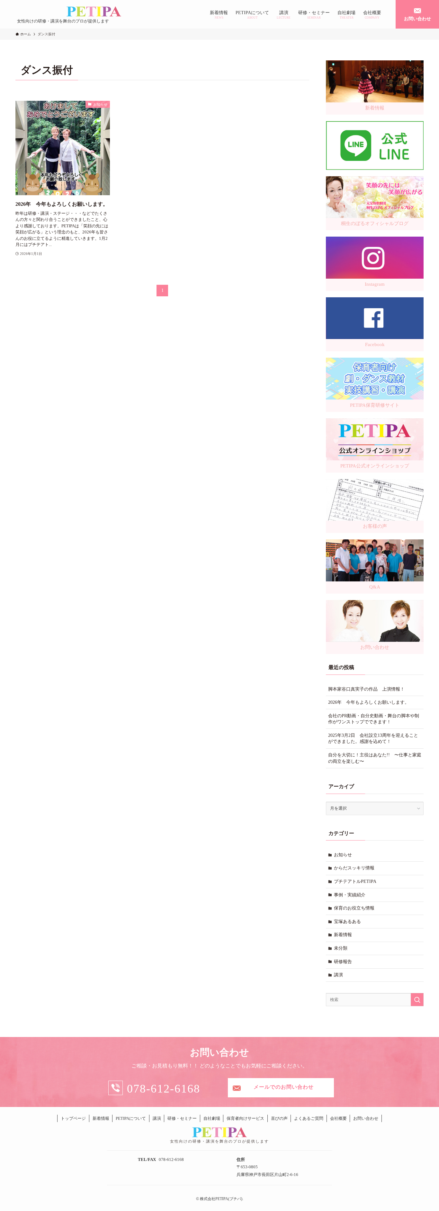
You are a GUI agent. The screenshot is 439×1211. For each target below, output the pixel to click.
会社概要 (338, 1118)
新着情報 (343, 934)
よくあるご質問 (308, 1118)
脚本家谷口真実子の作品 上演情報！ (366, 689)
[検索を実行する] (417, 999)
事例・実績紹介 (349, 895)
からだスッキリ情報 (354, 868)
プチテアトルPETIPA (355, 881)
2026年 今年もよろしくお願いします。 (368, 702)
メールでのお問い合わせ (284, 1087)
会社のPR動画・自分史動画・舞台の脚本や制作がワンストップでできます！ (373, 719)
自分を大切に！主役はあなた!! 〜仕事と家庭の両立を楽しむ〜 (374, 758)
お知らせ (343, 854)
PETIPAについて (131, 1118)
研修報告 (343, 961)
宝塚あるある (347, 921)
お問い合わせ (365, 1118)
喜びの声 (279, 1118)
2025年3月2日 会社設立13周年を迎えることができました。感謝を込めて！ (373, 738)
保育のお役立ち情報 (354, 908)
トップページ (73, 1118)
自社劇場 (211, 1118)
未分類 (340, 948)
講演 (338, 974)
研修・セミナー (182, 1118)
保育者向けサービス (245, 1118)
